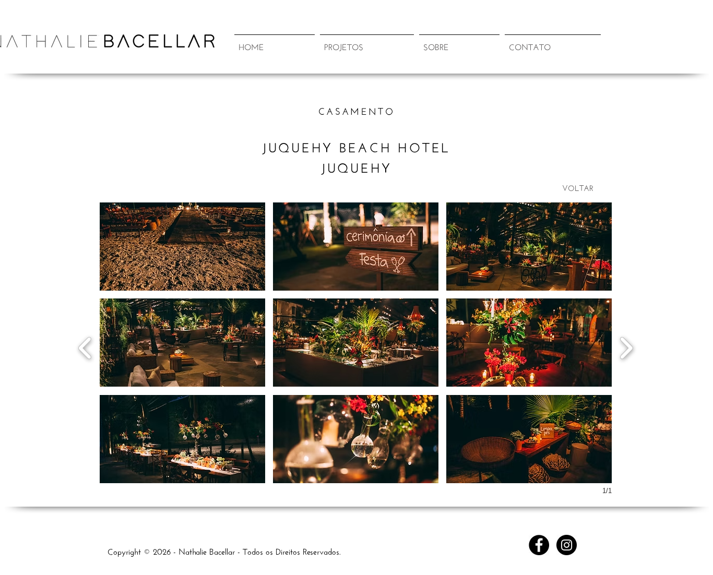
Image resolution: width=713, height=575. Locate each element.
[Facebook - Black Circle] (539, 545)
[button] (367, 40)
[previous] (85, 347)
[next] (626, 347)
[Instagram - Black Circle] (566, 545)
